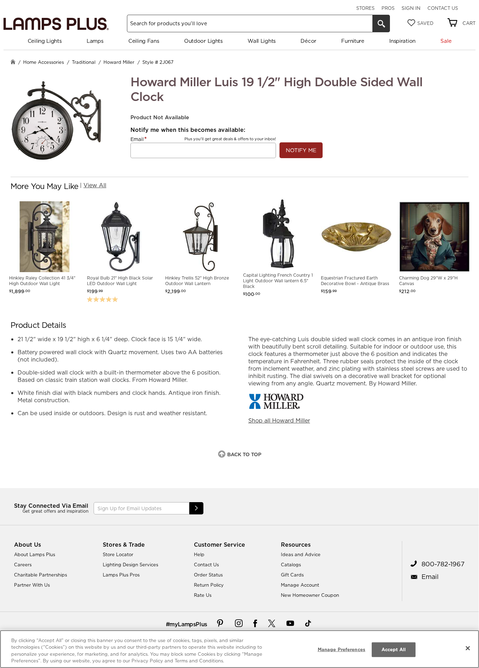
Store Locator (118, 554)
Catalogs (291, 564)
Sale (445, 41)
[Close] (467, 648)
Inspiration (402, 41)
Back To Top (244, 454)
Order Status (208, 575)
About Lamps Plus (34, 554)
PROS (388, 8)
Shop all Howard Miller (279, 420)
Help (199, 554)
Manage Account (300, 585)
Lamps (95, 41)
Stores (365, 8)
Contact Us (442, 8)
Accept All (394, 649)
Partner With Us (32, 585)
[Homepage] (13, 63)
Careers (23, 564)
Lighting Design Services (130, 564)
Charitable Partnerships (40, 575)
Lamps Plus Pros (121, 575)
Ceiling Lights (45, 41)
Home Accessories (43, 62)
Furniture (352, 41)
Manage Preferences (341, 649)
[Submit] (196, 508)
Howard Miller (118, 62)
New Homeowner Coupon (310, 595)
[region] (239, 649)
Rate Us (202, 595)
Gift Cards (292, 575)
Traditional (83, 62)
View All (94, 185)
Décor (308, 41)
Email (137, 139)
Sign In (411, 8)
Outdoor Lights (203, 41)
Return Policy (209, 585)
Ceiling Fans (143, 41)
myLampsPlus (188, 624)
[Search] (381, 23)
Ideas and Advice (301, 554)
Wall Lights (262, 41)
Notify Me (301, 150)
